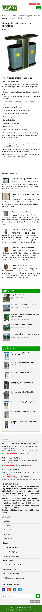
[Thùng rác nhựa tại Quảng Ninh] (6, 231)
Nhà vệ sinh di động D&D (10, 556)
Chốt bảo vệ (6, 543)
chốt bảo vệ (6, 510)
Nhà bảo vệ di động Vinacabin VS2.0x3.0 (22, 392)
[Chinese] (38, 4)
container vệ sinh (14, 496)
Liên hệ (28, 607)
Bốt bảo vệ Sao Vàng (9, 569)
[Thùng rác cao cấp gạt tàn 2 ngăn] (6, 180)
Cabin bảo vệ (6, 530)
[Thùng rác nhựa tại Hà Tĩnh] (6, 267)
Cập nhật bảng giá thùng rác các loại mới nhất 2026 (25, 315)
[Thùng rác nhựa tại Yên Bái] (6, 213)
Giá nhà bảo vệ (7, 539)
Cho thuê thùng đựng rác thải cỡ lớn (25, 334)
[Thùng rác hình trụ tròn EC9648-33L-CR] (6, 196)
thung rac (33, 610)
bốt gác (31, 154)
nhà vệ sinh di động (30, 149)
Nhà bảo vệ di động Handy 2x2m (23, 402)
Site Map (14, 607)
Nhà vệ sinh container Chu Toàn (13, 565)
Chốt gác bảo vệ (7, 561)
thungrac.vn (25, 610)
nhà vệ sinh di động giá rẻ (21, 498)
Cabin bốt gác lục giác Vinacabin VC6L (23, 422)
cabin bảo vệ (29, 144)
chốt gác (15, 491)
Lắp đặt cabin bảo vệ (19, 295)
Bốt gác (14, 144)
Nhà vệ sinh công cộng (9, 552)
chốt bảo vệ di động (23, 501)
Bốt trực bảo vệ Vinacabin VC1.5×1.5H (21, 353)
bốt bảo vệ (20, 144)
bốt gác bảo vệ (9, 501)
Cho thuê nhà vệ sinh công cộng (23, 305)
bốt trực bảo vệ (9, 146)
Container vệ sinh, (18, 149)
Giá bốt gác (6, 534)
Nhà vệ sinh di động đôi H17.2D (23, 411)
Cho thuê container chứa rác (22, 324)
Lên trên (34, 601)
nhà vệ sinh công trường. (22, 151)
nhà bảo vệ (17, 146)
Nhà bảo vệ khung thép (10, 547)
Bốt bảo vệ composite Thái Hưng (13, 578)
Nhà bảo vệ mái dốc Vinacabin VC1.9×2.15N (22, 363)
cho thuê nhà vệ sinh (18, 157)
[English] (35, 4)
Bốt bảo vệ (6, 521)
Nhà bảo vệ (6, 486)
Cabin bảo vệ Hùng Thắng (10, 574)
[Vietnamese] (31, 4)
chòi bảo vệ (23, 491)
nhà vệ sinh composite (14, 493)
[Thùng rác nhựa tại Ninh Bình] (6, 249)
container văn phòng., (22, 505)
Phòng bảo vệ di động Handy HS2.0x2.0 (22, 383)
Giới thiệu (21, 607)
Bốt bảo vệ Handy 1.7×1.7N (21, 372)
